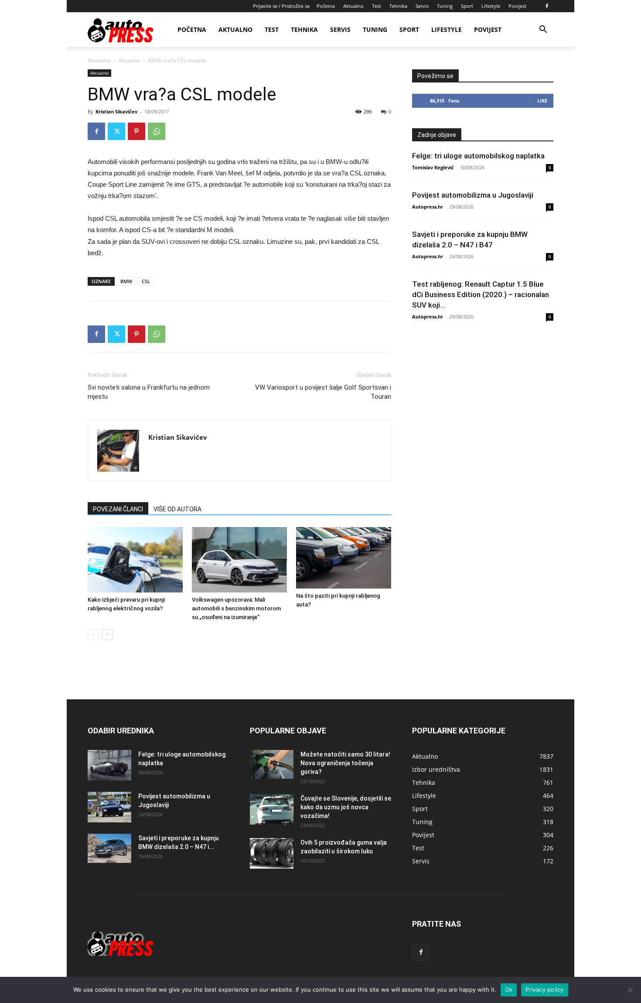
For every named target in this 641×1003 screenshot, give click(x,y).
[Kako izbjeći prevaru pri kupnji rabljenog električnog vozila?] (135, 559)
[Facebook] (546, 6)
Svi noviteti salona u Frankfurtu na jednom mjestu (149, 392)
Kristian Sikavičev (116, 111)
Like (542, 100)
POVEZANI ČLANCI (118, 509)
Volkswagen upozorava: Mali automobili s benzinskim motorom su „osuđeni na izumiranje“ (236, 608)
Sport (467, 6)
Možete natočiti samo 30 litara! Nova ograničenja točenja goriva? (345, 763)
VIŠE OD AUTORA (177, 509)
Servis (422, 6)
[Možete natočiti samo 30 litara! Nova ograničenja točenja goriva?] (271, 764)
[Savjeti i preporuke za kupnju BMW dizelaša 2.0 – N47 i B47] (109, 848)
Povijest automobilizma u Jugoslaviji (472, 195)
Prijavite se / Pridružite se (281, 6)
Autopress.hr (427, 206)
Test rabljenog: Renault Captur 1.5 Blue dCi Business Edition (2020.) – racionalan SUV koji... (480, 294)
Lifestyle (490, 6)
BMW (126, 281)
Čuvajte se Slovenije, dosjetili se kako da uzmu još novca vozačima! (345, 807)
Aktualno (353, 6)
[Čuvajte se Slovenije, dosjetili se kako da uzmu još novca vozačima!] (271, 809)
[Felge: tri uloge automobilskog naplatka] (109, 765)
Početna (326, 6)
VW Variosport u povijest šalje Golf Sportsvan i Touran (323, 392)
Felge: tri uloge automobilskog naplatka (478, 155)
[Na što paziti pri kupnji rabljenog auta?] (343, 558)
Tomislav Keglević (433, 167)
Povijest (517, 6)
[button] (542, 30)
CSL (146, 281)
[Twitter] (116, 131)
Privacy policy (544, 989)
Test (376, 6)
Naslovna (99, 60)
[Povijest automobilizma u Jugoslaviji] (109, 807)
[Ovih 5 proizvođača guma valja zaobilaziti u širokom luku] (271, 853)
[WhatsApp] (156, 131)
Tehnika (398, 6)
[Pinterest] (136, 131)
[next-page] (107, 634)
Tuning (445, 6)
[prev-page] (93, 634)
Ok (509, 989)
